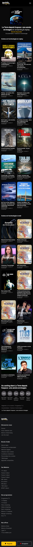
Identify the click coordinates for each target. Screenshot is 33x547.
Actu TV (3, 516)
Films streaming (5, 505)
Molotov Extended (6, 528)
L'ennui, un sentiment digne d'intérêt (23, 375)
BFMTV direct (5, 488)
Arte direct (4, 481)
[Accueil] (6, 3)
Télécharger (4, 458)
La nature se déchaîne (8, 375)
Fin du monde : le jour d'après (23, 149)
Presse (3, 428)
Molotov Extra (5, 526)
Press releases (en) (6, 430)
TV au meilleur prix (6, 532)
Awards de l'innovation (8, 240)
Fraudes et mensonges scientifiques (8, 63)
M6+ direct (4, 479)
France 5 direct (5, 477)
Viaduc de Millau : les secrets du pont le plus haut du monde (24, 204)
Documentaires (10, 33)
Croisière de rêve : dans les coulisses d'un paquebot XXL (24, 121)
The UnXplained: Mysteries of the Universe (6, 348)
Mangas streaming (6, 513)
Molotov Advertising (6, 433)
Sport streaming (5, 509)
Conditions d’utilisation (7, 454)
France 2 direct (5, 473)
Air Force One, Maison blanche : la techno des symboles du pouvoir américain (8, 205)
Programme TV (5, 498)
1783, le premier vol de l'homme (24, 347)
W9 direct (4, 484)
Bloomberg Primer (6, 321)
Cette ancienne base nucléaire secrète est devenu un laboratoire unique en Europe (24, 293)
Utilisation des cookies (7, 451)
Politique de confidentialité (8, 447)
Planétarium (21, 321)
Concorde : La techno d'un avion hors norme (8, 176)
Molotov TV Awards (6, 511)
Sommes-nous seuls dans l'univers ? (23, 93)
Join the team (5, 435)
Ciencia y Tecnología (7, 265)
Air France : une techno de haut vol (8, 120)
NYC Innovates (21, 265)
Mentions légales (6, 449)
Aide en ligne (4, 445)
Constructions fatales (8, 148)
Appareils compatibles (7, 460)
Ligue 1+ (3, 530)
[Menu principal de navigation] (30, 3)
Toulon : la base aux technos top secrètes (24, 176)
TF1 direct (4, 470)
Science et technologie (21, 33)
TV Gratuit (4, 502)
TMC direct (4, 486)
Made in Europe (22, 240)
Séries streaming (6, 507)
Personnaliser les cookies (8, 456)
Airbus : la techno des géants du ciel (7, 93)
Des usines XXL (6, 291)
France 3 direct (5, 475)
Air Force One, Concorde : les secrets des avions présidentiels (24, 65)
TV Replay (4, 500)
